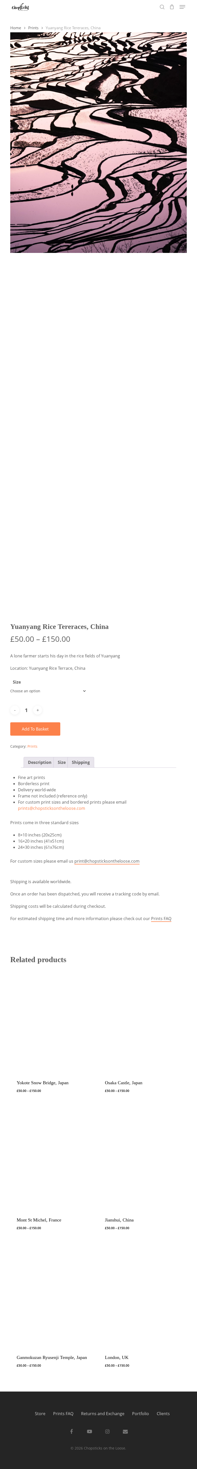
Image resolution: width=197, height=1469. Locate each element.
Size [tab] (62, 762)
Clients (163, 1413)
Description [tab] (40, 762)
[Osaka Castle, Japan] (140, 1019)
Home (15, 27)
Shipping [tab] (81, 762)
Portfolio (140, 1413)
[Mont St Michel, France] (52, 1157)
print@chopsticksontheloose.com (107, 861)
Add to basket (35, 729)
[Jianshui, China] (140, 1157)
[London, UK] (140, 1294)
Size (17, 682)
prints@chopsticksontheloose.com (51, 808)
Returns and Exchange (102, 1413)
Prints (33, 27)
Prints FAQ (161, 918)
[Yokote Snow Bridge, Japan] (52, 1019)
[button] (182, 6)
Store (40, 1413)
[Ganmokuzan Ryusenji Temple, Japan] (52, 1294)
